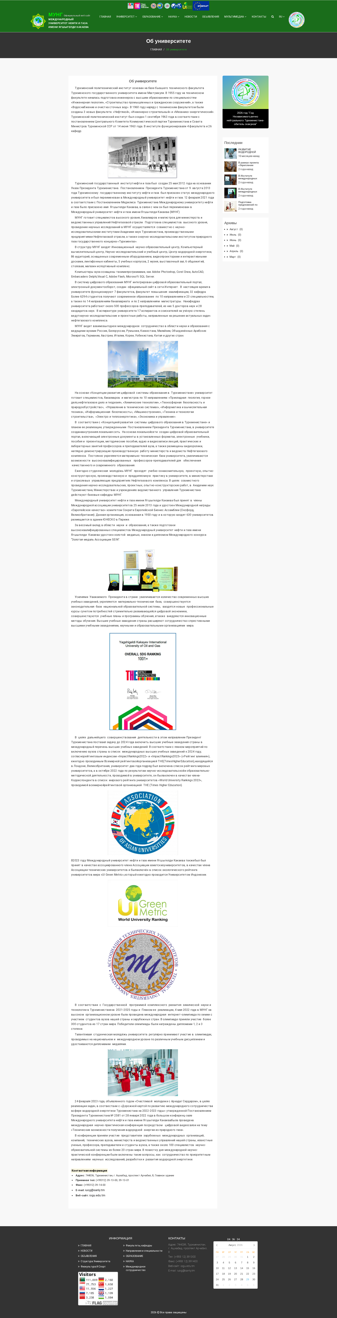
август (236, 229)
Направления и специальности (144, 1250)
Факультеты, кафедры (139, 1245)
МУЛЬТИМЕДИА (234, 16)
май (234, 245)
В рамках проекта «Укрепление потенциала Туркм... (250, 165)
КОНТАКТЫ (259, 16)
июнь (235, 240)
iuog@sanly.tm (95, 1190)
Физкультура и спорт (93, 1266)
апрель (236, 251)
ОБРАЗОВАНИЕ (151, 16)
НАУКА (173, 16)
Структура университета (95, 1261)
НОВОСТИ (191, 16)
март (235, 256)
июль (235, 234)
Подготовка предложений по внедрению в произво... (251, 205)
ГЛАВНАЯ (105, 16)
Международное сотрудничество (136, 1268)
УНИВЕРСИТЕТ (125, 16)
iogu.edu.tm (97, 1195)
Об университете (143, 81)
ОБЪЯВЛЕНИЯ (210, 16)
